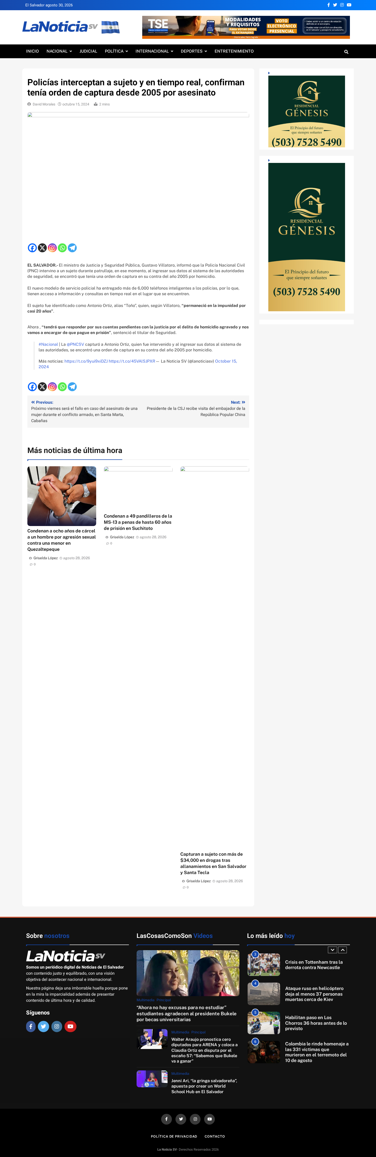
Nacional (57, 51)
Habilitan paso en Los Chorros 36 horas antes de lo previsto (316, 994)
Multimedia (145, 1000)
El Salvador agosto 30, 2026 (49, 5)
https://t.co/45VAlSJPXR (132, 361)
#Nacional (48, 344)
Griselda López (46, 558)
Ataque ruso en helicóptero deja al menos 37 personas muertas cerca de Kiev (314, 965)
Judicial (88, 51)
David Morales (44, 104)
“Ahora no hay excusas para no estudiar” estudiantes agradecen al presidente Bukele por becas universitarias (187, 1013)
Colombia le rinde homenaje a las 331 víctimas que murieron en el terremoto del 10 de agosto (317, 1023)
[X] (42, 247)
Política (114, 51)
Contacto (215, 1136)
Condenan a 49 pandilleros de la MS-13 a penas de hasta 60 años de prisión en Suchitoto (138, 522)
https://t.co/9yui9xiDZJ (86, 361)
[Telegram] (72, 247)
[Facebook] (32, 247)
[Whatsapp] (62, 247)
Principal (164, 1000)
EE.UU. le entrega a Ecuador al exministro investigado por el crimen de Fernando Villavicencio (316, 1052)
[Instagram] (52, 247)
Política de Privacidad (174, 1136)
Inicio (32, 51)
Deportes (192, 51)
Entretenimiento (234, 51)
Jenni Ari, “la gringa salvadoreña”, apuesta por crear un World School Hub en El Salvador (204, 1086)
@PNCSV (75, 344)
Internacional (152, 51)
